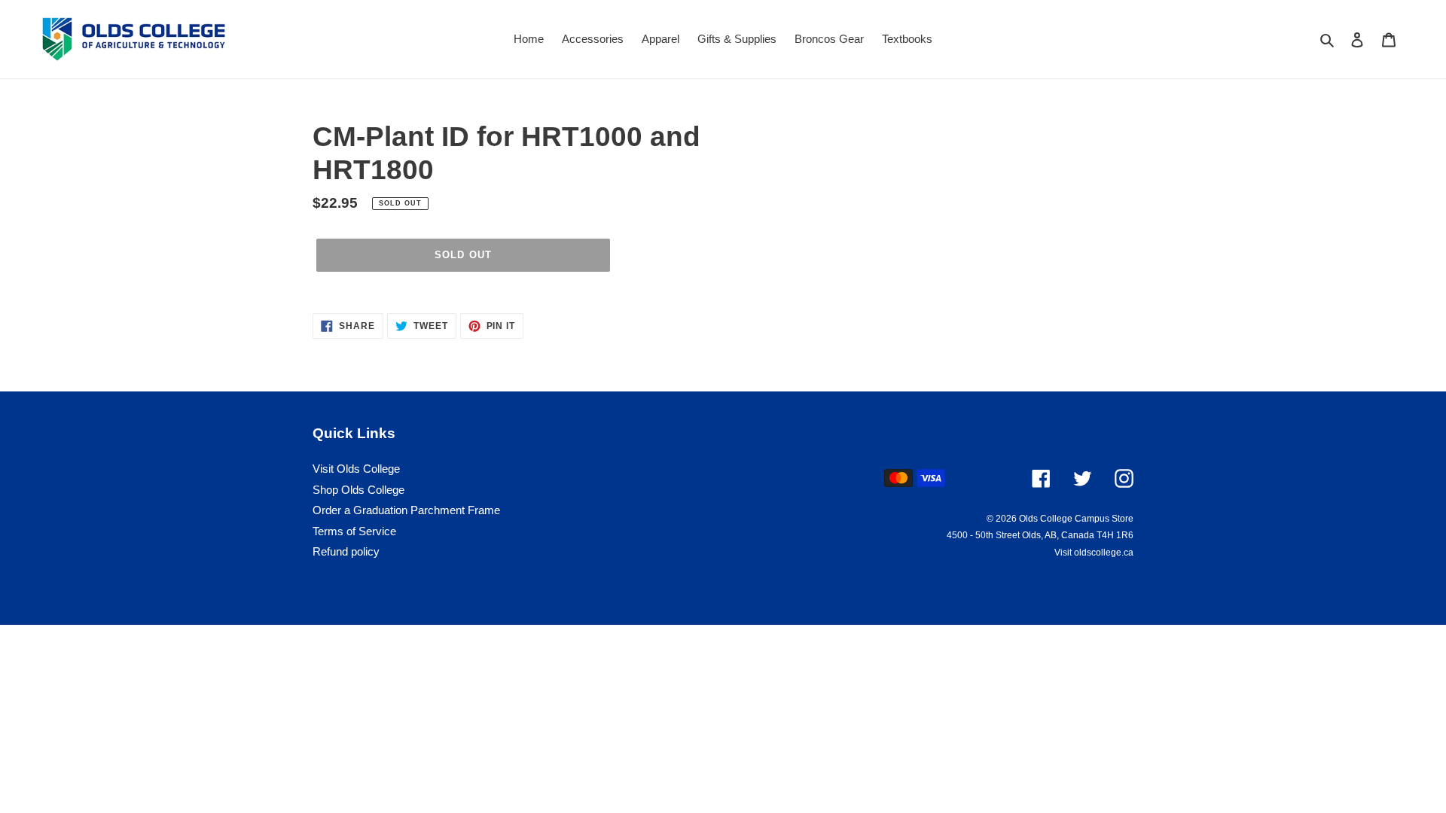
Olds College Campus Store (1076, 518)
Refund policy (346, 551)
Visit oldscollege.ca (1093, 552)
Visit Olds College (356, 468)
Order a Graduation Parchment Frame (406, 510)
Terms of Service (354, 531)
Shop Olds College (358, 489)
